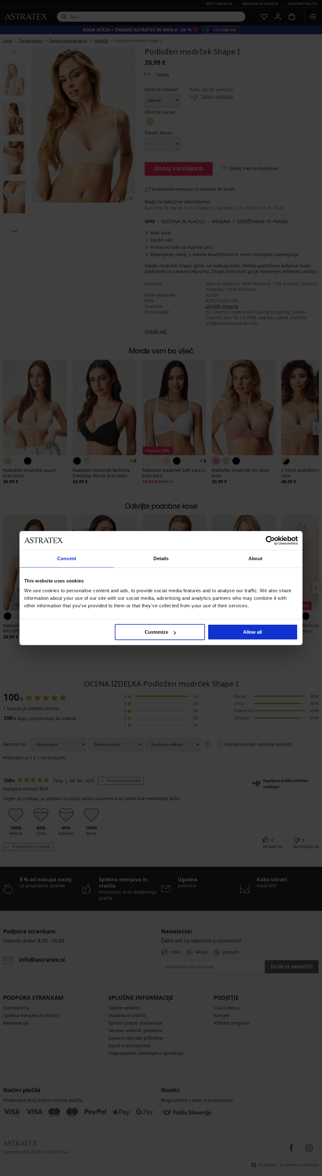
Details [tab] (161, 558)
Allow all (252, 632)
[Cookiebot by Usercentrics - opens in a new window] (270, 540)
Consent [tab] (66, 558)
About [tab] (255, 558)
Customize (156, 632)
